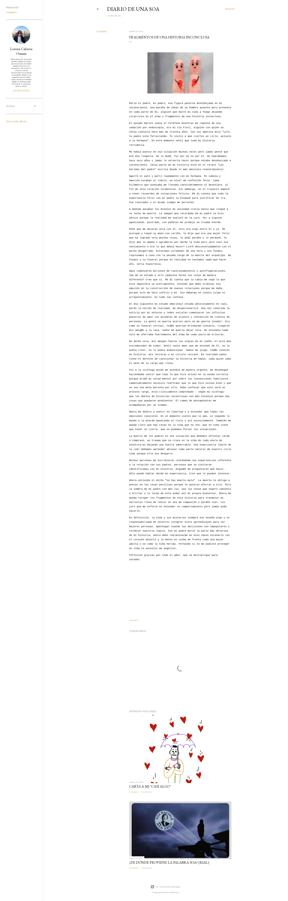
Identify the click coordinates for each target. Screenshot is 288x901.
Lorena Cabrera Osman (21, 51)
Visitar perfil (21, 90)
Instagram (11, 12)
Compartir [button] (101, 31)
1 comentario (146, 792)
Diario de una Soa (133, 8)
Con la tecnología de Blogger (167, 887)
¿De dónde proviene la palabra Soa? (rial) (169, 862)
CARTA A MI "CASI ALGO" (150, 786)
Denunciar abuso (16, 121)
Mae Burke (174, 892)
